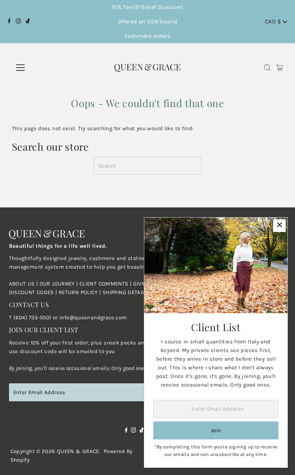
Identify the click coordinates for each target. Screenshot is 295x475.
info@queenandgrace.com (93, 317)
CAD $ (274, 21)
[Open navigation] (45, 68)
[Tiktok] (28, 21)
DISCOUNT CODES (31, 292)
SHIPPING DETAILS (125, 292)
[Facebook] (9, 21)
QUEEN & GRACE (78, 451)
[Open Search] (267, 68)
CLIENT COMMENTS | (106, 283)
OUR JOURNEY (58, 283)
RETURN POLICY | (81, 292)
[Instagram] (18, 21)
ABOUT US (22, 283)
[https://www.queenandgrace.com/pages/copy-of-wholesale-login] (58, 292)
